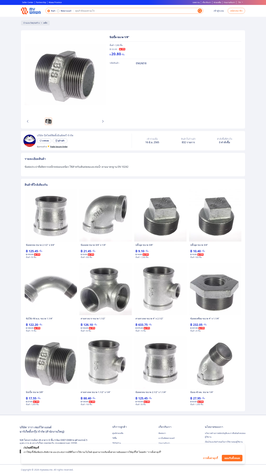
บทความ (196, 2)
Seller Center (27, 2)
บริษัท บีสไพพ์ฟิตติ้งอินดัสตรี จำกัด (55, 135)
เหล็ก (45, 23)
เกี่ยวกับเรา (206, 2)
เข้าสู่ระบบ (219, 10)
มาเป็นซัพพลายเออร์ (167, 438)
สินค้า (53, 11)
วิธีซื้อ (114, 438)
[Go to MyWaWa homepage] (31, 10)
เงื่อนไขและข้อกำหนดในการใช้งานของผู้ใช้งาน (224, 442)
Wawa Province (55, 2)
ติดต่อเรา (162, 433)
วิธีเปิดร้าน (116, 443)
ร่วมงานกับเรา (229, 2)
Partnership (41, 2)
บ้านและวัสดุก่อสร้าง (31, 23)
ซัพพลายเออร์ (66, 11)
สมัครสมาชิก (236, 10)
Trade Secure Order (59, 147)
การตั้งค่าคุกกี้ (210, 458)
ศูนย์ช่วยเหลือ (117, 433)
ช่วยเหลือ (217, 2)
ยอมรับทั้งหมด (232, 458)
